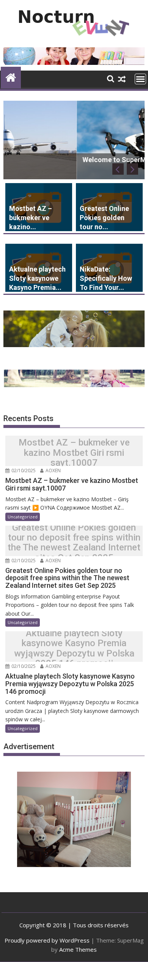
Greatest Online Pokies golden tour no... (104, 217)
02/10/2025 (23, 470)
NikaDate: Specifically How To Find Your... (106, 278)
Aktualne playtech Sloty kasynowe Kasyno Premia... (37, 278)
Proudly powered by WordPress (47, 940)
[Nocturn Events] (11, 76)
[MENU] (140, 79)
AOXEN (52, 470)
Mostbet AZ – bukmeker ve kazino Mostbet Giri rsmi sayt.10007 (74, 453)
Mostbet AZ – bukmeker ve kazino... (30, 217)
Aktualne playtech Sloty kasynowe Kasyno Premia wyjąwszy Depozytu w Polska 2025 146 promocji (74, 648)
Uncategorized (23, 517)
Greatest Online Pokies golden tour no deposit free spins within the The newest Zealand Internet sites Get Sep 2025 (74, 543)
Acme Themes (78, 949)
